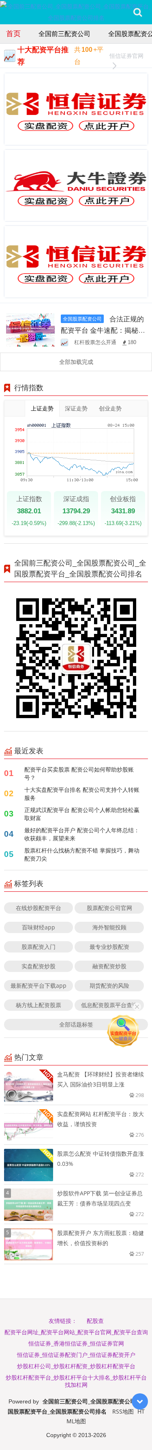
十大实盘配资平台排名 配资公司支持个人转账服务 (81, 794)
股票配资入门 (38, 946)
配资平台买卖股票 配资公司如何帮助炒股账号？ (79, 773)
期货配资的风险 (109, 985)
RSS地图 (123, 1411)
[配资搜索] (137, 12)
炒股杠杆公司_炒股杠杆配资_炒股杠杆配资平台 (76, 1366)
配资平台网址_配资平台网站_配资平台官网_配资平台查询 (76, 1332)
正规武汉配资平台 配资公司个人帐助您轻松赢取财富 (81, 814)
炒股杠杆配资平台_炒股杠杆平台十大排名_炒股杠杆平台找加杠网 (76, 1380)
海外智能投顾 (109, 927)
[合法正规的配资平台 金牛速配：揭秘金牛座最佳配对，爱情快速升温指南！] (30, 329)
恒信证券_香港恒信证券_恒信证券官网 (76, 1343)
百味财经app (38, 927)
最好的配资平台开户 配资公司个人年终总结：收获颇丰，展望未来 (81, 834)
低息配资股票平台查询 (109, 1005)
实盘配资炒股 (38, 966)
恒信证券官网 (126, 56)
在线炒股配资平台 (38, 908)
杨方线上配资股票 (38, 1005)
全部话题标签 (76, 1024)
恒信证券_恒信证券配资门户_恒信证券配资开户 (76, 1355)
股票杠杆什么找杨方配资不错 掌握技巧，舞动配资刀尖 (81, 854)
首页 (13, 33)
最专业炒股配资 (109, 946)
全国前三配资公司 (64, 33)
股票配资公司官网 (109, 908)
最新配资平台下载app (38, 985)
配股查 (95, 1321)
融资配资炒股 (109, 966)
